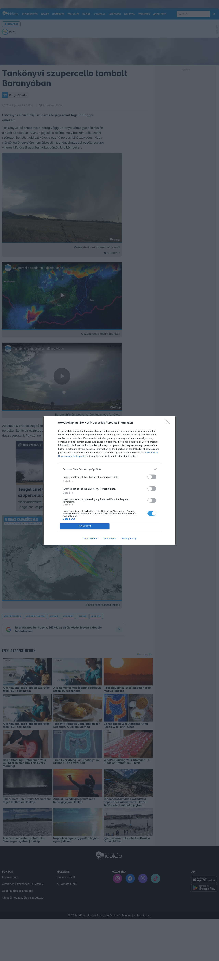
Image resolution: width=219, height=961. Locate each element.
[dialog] (109, 480)
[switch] (151, 477)
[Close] (168, 423)
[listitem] (109, 469)
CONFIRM (85, 526)
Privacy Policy (128, 538)
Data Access (109, 538)
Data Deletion (90, 538)
